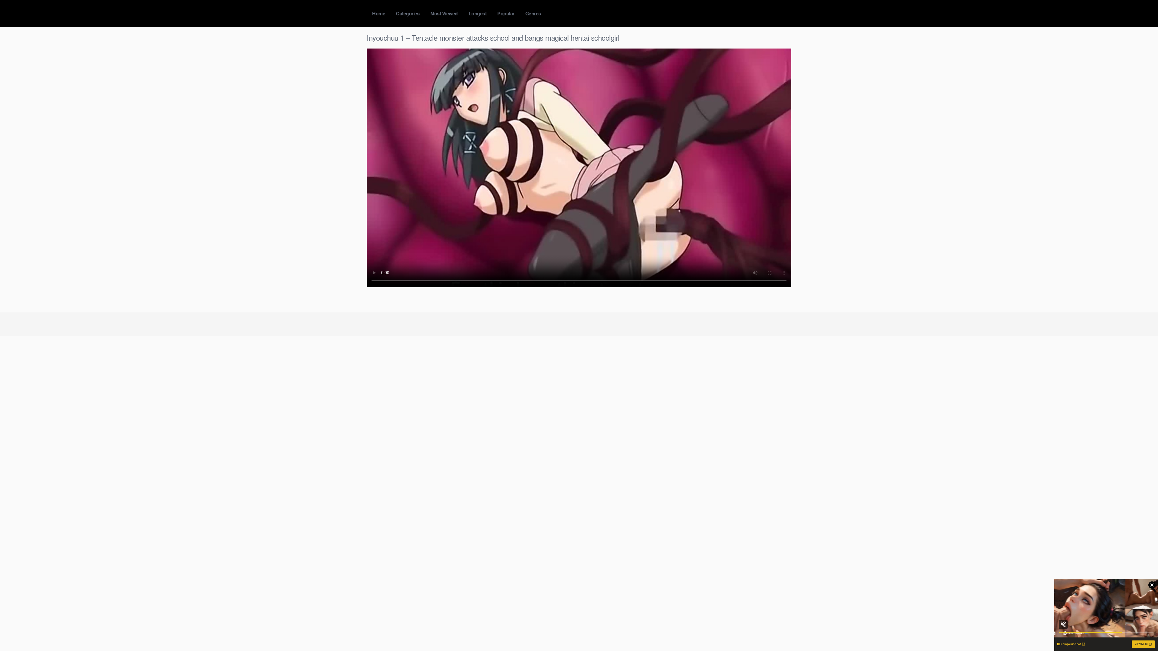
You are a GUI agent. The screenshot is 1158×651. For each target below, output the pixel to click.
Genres (533, 13)
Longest (478, 13)
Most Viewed (444, 13)
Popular (505, 13)
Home (378, 13)
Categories (407, 13)
